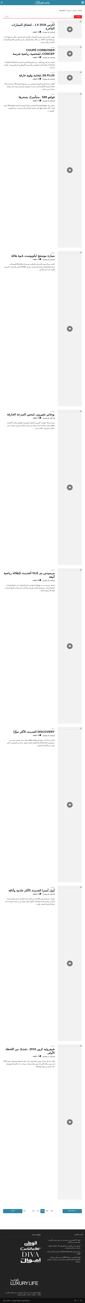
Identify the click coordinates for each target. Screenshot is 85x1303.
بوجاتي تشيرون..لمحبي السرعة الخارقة (31, 414)
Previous (71, 1211)
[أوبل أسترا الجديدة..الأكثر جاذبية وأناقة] (70, 963)
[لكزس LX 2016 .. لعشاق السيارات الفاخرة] (70, 29)
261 (38, 1211)
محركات (74, 10)
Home (80, 10)
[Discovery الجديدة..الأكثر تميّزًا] (70, 805)
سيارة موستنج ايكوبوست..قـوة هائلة (33, 255)
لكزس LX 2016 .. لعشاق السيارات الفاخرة (33, 26)
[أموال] (30, 1260)
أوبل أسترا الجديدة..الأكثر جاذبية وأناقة (31, 890)
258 (52, 1211)
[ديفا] (30, 1254)
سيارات (68, 10)
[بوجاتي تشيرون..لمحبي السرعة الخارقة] (70, 487)
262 (33, 1211)
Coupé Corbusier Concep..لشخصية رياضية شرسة (34, 51)
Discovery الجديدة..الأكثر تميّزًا (34, 731)
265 (24, 1211)
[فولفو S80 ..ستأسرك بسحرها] (70, 170)
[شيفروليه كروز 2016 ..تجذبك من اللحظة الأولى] (70, 1122)
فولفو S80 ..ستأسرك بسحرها (37, 97)
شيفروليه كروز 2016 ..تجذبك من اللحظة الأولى (30, 1050)
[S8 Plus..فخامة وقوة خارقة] (70, 78)
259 (47, 1211)
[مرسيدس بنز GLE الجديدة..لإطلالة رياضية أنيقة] (70, 646)
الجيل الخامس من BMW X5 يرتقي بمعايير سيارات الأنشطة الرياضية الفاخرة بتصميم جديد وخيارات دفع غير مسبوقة (63, 1259)
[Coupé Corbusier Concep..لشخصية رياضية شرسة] (70, 53)
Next (13, 1211)
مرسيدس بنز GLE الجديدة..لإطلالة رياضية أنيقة (29, 574)
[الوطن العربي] (30, 1243)
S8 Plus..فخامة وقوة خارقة (37, 75)
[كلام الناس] (30, 1249)
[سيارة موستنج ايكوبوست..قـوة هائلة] (70, 329)
